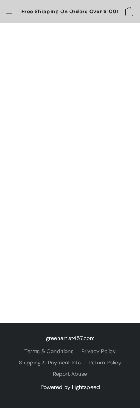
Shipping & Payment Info (50, 362)
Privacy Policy (98, 351)
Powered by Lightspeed (70, 387)
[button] (70, 11)
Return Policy (105, 362)
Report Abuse (70, 373)
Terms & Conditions (49, 351)
